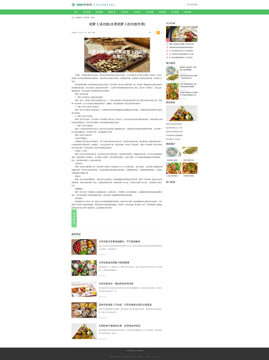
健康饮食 (112, 12)
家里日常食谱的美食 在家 (174, 131)
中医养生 (137, 12)
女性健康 (149, 12)
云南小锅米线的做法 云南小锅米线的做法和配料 (188, 85)
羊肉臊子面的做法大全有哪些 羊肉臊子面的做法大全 (188, 94)
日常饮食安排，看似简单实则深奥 (116, 283)
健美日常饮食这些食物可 (174, 124)
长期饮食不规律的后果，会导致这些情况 (119, 325)
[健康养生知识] (93, 4)
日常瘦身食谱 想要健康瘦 (174, 135)
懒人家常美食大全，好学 (174, 128)
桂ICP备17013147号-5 (152, 357)
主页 (72, 17)
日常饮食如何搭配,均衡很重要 (114, 262)
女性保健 (86, 12)
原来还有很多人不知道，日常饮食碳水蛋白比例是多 (125, 304)
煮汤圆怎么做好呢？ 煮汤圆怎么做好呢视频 (188, 68)
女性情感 (175, 12)
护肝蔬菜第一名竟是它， (174, 139)
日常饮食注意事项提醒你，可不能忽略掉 (119, 241)
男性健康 (99, 12)
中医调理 (162, 12)
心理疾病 (124, 12)
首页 (76, 12)
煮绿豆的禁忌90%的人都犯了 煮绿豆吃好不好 (188, 77)
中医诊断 (187, 12)
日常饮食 (87, 17)
